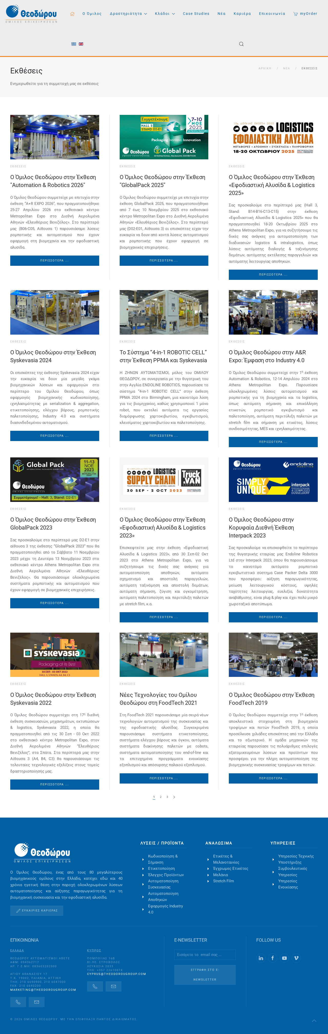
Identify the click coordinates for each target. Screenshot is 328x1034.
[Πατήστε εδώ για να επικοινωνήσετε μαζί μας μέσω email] (37, 1002)
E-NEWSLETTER (190, 940)
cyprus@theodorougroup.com (116, 974)
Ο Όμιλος (92, 14)
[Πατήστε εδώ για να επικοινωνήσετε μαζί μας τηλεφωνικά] (18, 1002)
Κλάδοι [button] (162, 14)
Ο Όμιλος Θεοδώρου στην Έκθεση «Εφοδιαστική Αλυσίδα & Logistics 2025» (272, 185)
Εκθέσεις (26, 70)
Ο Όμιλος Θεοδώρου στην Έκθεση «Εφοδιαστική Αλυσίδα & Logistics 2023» (163, 527)
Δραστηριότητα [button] (126, 14)
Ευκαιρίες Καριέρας (40, 910)
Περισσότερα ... (54, 260)
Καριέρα (242, 14)
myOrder (308, 14)
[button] (241, 44)
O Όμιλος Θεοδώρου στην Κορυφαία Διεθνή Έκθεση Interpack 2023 (261, 527)
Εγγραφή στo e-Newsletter (205, 974)
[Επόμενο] (174, 797)
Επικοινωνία (272, 14)
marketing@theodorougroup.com (43, 990)
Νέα (222, 14)
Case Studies (196, 14)
